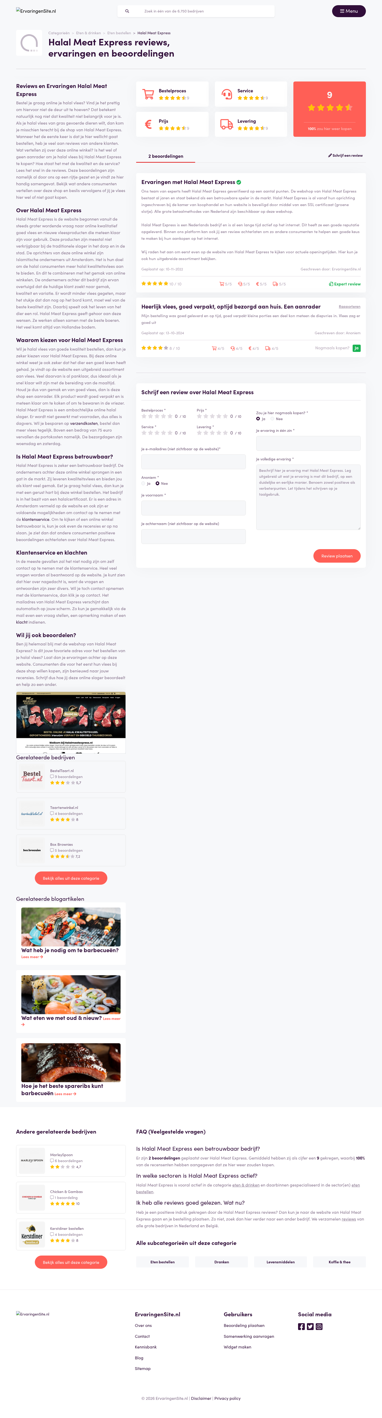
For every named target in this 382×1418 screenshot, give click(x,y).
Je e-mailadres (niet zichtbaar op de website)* (181, 448)
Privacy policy (227, 1398)
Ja (148, 483)
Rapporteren (349, 306)
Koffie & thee (340, 1261)
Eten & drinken (88, 32)
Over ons (143, 1325)
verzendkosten (84, 423)
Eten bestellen (119, 32)
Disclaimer (201, 1398)
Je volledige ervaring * (275, 458)
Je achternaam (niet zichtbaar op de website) (180, 523)
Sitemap (143, 1368)
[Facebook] (301, 1326)
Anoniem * (150, 477)
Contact (142, 1336)
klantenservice (35, 519)
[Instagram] (319, 1326)
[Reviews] (36, 11)
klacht (22, 622)
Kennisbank (146, 1346)
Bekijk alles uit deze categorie (71, 878)
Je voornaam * (153, 494)
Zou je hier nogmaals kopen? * (282, 412)
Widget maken (237, 1346)
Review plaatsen (337, 555)
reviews (349, 1219)
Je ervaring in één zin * (275, 430)
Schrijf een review (347, 155)
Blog (139, 1357)
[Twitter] (310, 1326)
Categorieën (59, 32)
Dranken (221, 1261)
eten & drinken (246, 1185)
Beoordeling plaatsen (244, 1325)
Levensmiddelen (281, 1261)
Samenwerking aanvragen (249, 1336)
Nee (164, 483)
